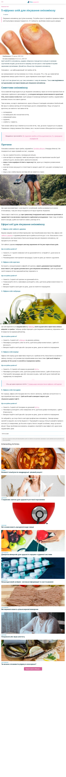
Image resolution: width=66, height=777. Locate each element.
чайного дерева (6, 235)
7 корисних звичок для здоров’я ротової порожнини (23, 500)
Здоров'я (4, 498)
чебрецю (22, 340)
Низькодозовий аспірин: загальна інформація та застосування (27, 582)
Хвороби (3, 525)
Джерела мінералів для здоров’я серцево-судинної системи (26, 554)
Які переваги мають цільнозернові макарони (19, 609)
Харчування (4, 552)
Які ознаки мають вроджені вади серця (17, 527)
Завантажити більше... (33, 669)
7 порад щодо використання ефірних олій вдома (44, 384)
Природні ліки (5, 6)
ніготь (37, 369)
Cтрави (3, 470)
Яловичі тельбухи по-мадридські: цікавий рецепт (21, 472)
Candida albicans (39, 148)
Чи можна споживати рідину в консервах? (18, 664)
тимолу (31, 327)
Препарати (4, 580)
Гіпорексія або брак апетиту (13, 637)
